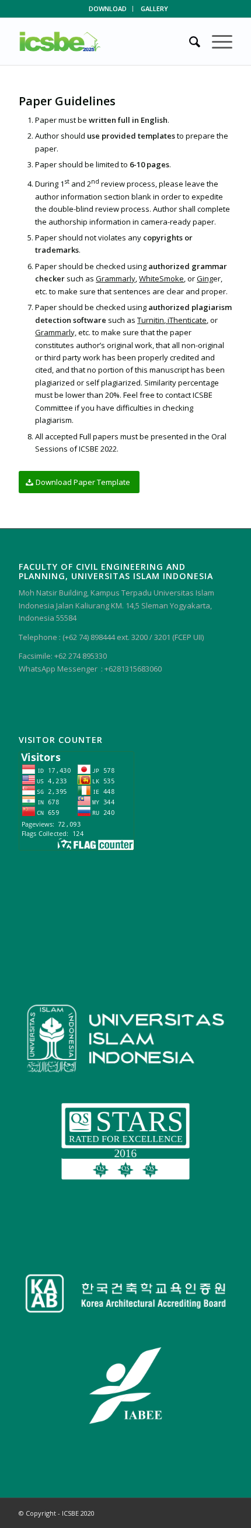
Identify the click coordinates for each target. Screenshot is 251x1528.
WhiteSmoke (161, 278)
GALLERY (154, 8)
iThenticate (187, 320)
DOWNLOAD (108, 8)
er (209, 278)
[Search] (188, 41)
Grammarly (115, 278)
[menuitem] (108, 9)
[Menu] (216, 41)
